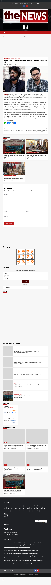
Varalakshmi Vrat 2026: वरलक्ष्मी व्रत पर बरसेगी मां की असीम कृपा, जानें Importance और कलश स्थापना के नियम (26, 352)
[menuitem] (1, 1)
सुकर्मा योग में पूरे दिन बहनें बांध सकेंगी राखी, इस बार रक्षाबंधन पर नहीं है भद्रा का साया (27, 374)
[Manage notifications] (3, 580)
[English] (44, 518)
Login (11, 570)
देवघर (34, 508)
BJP (6, 273)
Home (4, 570)
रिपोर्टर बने (30, 3)
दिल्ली (16, 58)
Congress (7, 275)
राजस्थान (27, 510)
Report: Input (7, 448)
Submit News (36, 3)
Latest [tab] (6, 344)
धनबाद (41, 508)
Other (6, 278)
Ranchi (16, 505)
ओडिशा (37, 505)
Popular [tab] (11, 344)
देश (37, 508)
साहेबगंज (41, 510)
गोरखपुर (16, 508)
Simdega (21, 505)
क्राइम (9, 58)
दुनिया (31, 508)
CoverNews (29, 574)
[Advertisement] (25, 47)
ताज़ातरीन (12, 58)
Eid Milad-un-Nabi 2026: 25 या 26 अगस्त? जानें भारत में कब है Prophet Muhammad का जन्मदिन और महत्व (23, 560)
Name (5, 211)
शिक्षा (37, 510)
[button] (4, 32)
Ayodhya (6, 505)
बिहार (12, 510)
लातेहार (34, 510)
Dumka (11, 505)
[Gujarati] (45, 518)
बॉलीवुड (16, 510)
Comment (6, 194)
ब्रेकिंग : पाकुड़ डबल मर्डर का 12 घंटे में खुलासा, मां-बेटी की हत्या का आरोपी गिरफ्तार (37, 156)
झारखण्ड (9, 152)
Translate (46, 522)
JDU (6, 276)
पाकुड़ (12, 152)
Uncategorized (28, 505)
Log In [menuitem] (4, 0)
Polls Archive (7, 287)
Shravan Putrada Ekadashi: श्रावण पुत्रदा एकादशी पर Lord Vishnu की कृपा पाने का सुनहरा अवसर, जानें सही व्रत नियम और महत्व (25, 556)
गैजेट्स (12, 508)
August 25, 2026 (12, 158)
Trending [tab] (17, 344)
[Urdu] (46, 518)
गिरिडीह (8, 508)
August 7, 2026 (35, 158)
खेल (4, 508)
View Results (25, 284)
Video (21, 3)
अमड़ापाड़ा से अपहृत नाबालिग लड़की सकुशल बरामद (13, 178)
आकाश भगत (6, 64)
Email (27, 211)
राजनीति (23, 510)
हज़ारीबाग (5, 513)
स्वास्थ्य (45, 510)
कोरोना (41, 505)
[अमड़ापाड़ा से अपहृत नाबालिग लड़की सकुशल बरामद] (14, 169)
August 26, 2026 (13, 471)
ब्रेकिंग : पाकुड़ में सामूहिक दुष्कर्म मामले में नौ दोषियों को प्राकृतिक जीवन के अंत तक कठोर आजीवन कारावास (14, 156)
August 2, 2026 (12, 180)
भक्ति (15, 349)
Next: (36, 130)
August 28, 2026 (13, 448)
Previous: (14, 130)
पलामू (44, 508)
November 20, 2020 (13, 64)
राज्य (19, 58)
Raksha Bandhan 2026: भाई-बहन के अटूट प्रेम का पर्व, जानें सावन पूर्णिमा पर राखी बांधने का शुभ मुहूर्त (36, 468)
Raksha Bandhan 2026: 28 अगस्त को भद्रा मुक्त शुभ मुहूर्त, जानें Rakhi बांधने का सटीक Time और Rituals (36, 446)
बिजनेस (9, 510)
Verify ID (26, 3)
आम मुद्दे (5, 58)
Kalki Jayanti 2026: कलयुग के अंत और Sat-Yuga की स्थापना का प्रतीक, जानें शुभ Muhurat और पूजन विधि (22, 563)
